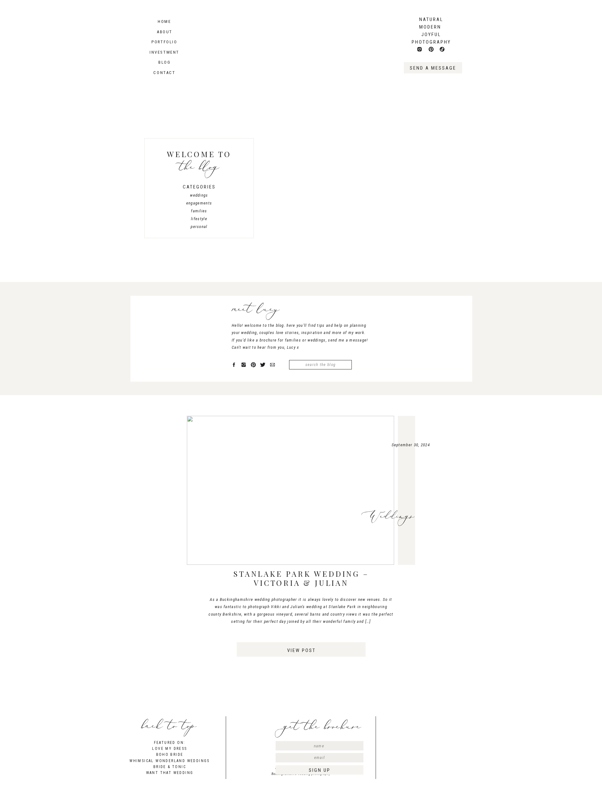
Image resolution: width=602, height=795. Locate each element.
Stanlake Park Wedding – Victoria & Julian (301, 578)
